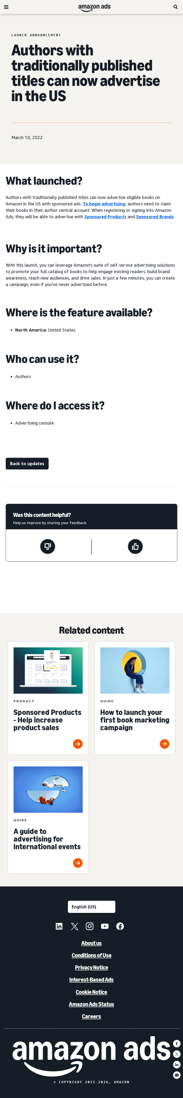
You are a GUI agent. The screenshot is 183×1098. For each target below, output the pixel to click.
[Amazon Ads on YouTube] (105, 926)
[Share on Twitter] (177, 1054)
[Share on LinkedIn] (177, 1064)
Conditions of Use (92, 955)
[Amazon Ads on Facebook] (120, 926)
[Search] (175, 7)
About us (91, 943)
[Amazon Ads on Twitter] (74, 926)
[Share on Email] (177, 1075)
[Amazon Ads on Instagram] (89, 926)
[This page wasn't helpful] (47, 547)
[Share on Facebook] (177, 1043)
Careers (91, 1016)
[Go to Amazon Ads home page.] (91, 1056)
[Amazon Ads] (91, 7)
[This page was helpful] (135, 547)
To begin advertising (104, 203)
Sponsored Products (105, 216)
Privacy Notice (91, 967)
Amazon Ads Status (91, 1004)
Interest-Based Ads (91, 979)
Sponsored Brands (155, 216)
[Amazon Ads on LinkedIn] (59, 926)
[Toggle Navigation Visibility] (6, 7)
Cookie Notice (91, 992)
